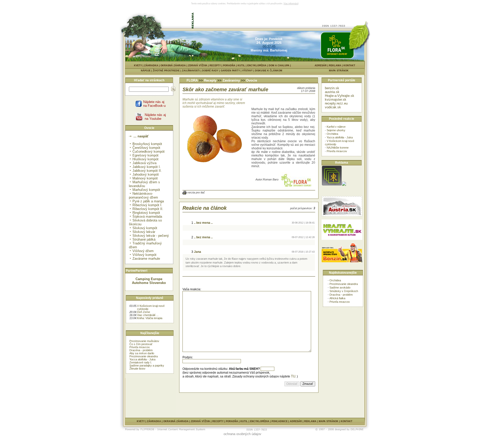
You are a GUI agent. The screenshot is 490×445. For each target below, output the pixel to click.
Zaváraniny (231, 80)
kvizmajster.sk (335, 99)
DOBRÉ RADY (211, 70)
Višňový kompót (144, 255)
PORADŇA (229, 65)
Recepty (210, 80)
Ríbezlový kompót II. (147, 209)
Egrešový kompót (145, 155)
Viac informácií (291, 3)
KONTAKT (349, 65)
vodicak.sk (333, 107)
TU (293, 376)
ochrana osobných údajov (242, 434)
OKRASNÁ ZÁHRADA (173, 65)
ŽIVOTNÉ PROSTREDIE (167, 70)
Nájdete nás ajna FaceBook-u (154, 104)
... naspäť (140, 136)
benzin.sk (332, 88)
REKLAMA (335, 65)
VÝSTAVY (248, 70)
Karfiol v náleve (336, 126)
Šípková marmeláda (147, 216)
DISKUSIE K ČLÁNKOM (268, 70)
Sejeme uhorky (336, 130)
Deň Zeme (143, 311)
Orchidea (332, 133)
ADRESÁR (321, 65)
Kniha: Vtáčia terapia (149, 318)
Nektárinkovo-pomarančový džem (143, 195)
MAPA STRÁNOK (339, 70)
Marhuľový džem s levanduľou (144, 184)
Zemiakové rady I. (140, 362)
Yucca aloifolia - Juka (142, 359)
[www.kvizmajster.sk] (332, 185)
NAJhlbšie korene (338, 147)
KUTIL (241, 65)
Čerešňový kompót (146, 148)
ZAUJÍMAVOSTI (192, 70)
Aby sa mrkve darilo (141, 353)
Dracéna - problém (141, 350)
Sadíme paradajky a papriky (146, 365)
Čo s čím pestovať (140, 344)
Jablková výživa (144, 163)
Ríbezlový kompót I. (147, 205)
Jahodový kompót (145, 174)
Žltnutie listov (137, 368)
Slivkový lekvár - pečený (150, 236)
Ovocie (251, 80)
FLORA (192, 80)
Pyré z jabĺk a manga (148, 201)
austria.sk (332, 92)
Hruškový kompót (145, 159)
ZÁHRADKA (151, 65)
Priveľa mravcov (139, 347)
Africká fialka (337, 298)
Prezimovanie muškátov (144, 341)
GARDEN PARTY (231, 70)
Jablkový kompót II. (147, 171)
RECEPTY (215, 65)
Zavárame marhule (146, 258)
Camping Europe (149, 279)
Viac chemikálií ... (147, 315)
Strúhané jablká (143, 239)
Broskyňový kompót (147, 144)
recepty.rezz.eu (336, 103)
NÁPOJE (147, 70)
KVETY (138, 65)
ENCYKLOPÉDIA (256, 65)
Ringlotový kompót (146, 213)
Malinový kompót (145, 178)
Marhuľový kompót (146, 190)
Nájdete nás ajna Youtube (155, 117)
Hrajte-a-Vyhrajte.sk (339, 96)
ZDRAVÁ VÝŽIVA (197, 65)
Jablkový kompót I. (146, 167)
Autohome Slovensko (149, 283)
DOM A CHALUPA (279, 65)
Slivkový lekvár (143, 232)
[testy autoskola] (344, 185)
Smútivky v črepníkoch (343, 291)
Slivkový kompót (144, 228)
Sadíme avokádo (339, 287)
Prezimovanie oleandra (143, 356)
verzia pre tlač (196, 192)
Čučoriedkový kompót (148, 151)
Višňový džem (143, 251)
